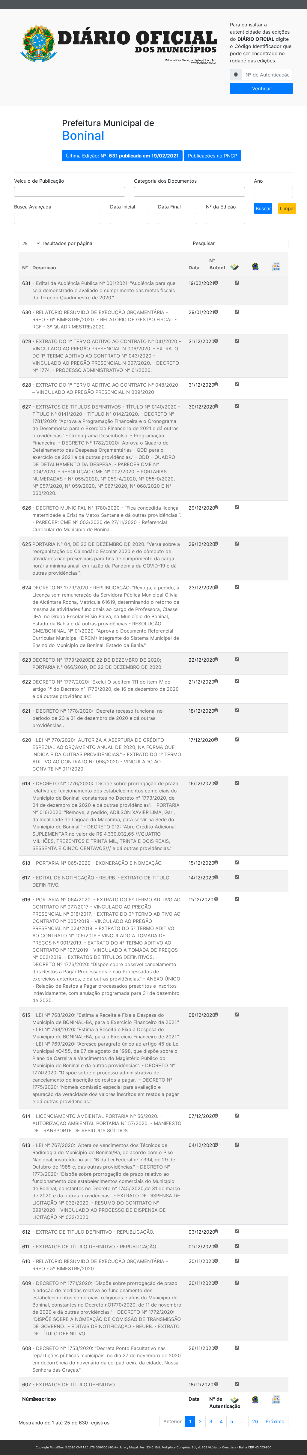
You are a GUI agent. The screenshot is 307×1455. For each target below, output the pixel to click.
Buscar (263, 208)
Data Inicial (122, 207)
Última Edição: (122, 156)
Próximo (275, 1421)
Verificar (261, 88)
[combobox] (69, 192)
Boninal (83, 135)
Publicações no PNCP (212, 156)
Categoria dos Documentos (165, 181)
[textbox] (17, 192)
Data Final (169, 207)
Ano (258, 181)
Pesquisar (204, 243)
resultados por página (66, 243)
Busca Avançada (32, 207)
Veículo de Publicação (39, 181)
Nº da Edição (221, 207)
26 (255, 1421)
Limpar (287, 208)
